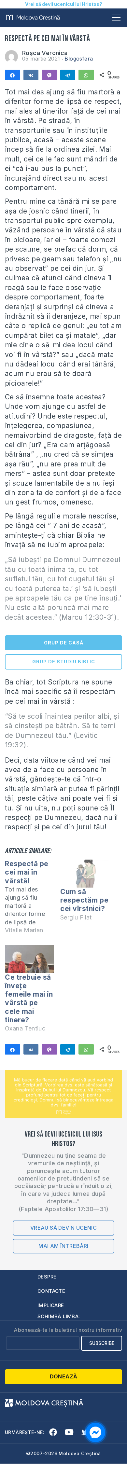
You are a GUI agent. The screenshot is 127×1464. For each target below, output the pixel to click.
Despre (46, 1277)
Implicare (50, 1305)
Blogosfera (78, 58)
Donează (64, 1376)
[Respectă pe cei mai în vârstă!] (32, 900)
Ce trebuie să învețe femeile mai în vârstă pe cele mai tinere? (29, 998)
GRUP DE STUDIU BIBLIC (63, 661)
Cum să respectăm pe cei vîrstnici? (84, 900)
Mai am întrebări (63, 1246)
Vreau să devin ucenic (63, 1227)
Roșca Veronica (45, 52)
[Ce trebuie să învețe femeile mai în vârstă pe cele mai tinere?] (29, 959)
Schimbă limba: (58, 1316)
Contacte (51, 1291)
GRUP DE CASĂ (63, 642)
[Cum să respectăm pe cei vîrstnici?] (84, 874)
